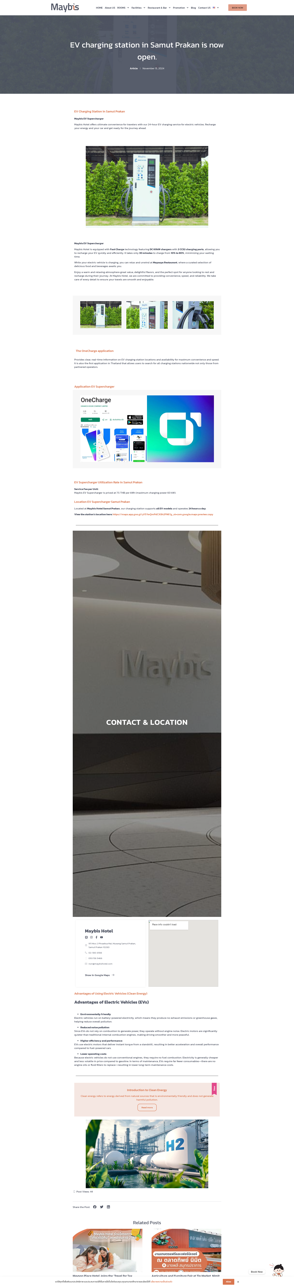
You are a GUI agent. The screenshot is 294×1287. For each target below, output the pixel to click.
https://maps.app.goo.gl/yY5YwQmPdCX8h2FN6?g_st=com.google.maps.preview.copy (163, 514)
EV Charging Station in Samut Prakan (99, 111)
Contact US (204, 7)
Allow (228, 1281)
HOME (99, 7)
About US (110, 7)
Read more (147, 1107)
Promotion (179, 7)
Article (134, 68)
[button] (95, 1207)
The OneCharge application (95, 351)
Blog (193, 7)
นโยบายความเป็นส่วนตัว (161, 1281)
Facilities (137, 7)
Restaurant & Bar (157, 7)
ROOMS (121, 7)
